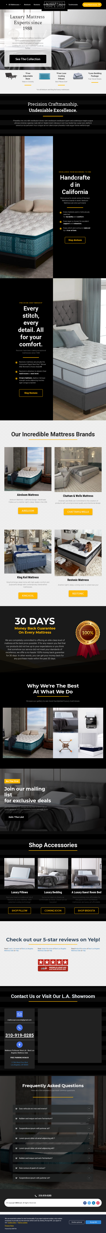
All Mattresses (14, 5)
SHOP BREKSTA (86, 910)
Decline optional (77, 1222)
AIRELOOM (28, 510)
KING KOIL (28, 595)
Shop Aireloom (75, 240)
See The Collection (28, 59)
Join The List (16, 817)
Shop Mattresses (90, 5)
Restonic (37, 5)
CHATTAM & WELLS (78, 511)
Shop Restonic (31, 393)
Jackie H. (44, 948)
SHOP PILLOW (19, 910)
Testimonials (73, 5)
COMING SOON (53, 910)
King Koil (62, 5)
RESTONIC (78, 593)
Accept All (93, 1222)
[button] (89, 1108)
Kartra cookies (22, 1222)
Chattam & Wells (49, 5)
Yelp (17, 950)
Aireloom (27, 5)
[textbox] (19, 1035)
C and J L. (11, 948)
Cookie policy (12, 1222)
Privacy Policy (9, 1226)
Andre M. (78, 948)
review (17, 948)
